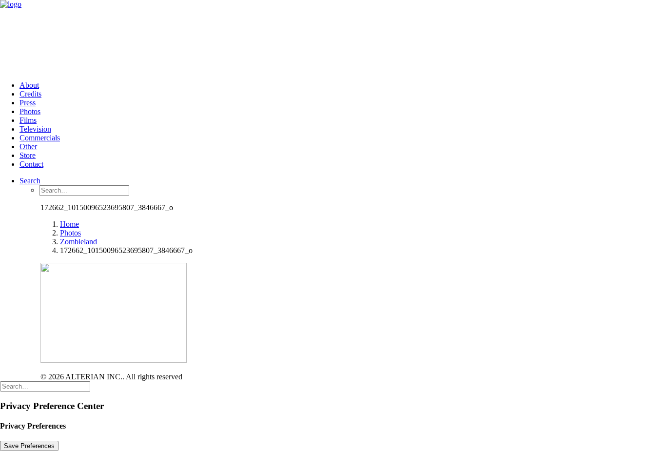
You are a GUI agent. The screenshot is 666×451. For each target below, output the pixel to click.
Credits (30, 94)
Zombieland (78, 241)
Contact (31, 164)
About (29, 85)
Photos (30, 111)
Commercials (40, 138)
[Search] (45, 386)
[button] (30, 180)
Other (28, 146)
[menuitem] (343, 85)
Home (69, 224)
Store (28, 155)
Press (28, 102)
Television (35, 129)
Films (28, 120)
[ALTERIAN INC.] (333, 36)
